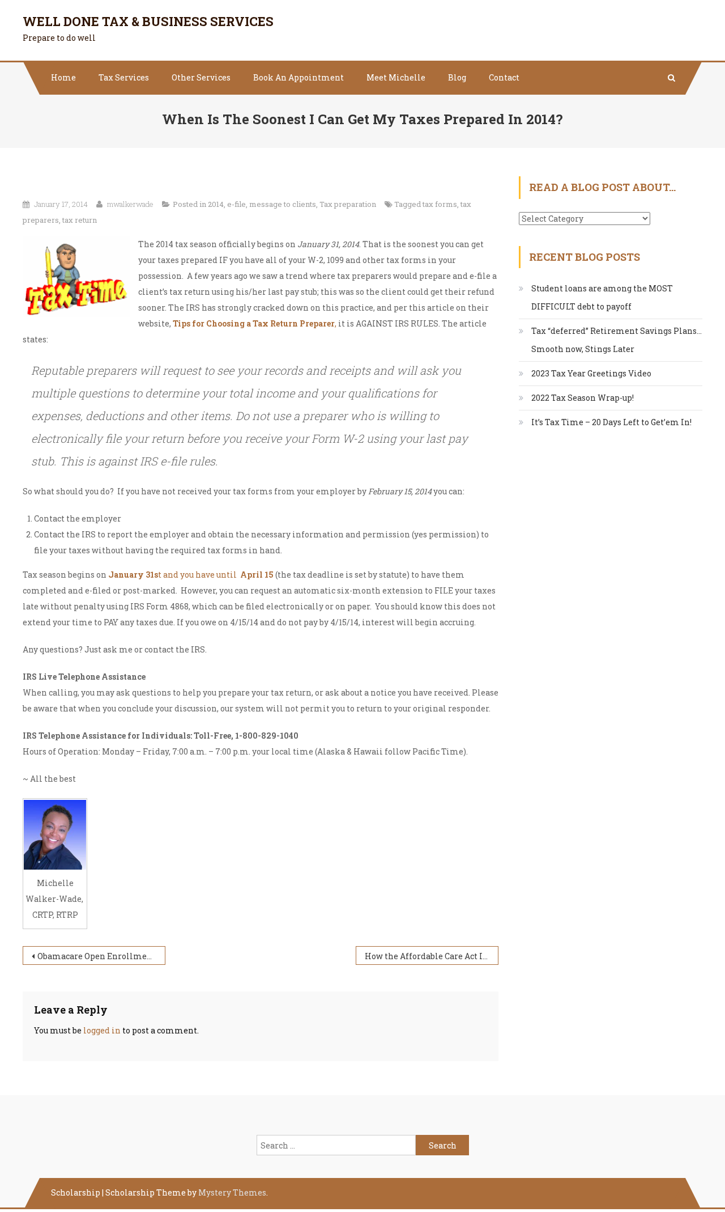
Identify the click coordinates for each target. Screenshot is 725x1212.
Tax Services (124, 77)
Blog (457, 77)
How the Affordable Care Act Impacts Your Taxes (431, 956)
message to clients (282, 204)
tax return (79, 220)
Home (63, 77)
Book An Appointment (298, 77)
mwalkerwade (130, 204)
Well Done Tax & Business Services (148, 21)
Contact (504, 77)
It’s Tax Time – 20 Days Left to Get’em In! (611, 422)
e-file (236, 204)
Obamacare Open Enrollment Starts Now (101, 956)
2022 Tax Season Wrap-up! (582, 397)
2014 (216, 204)
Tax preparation (347, 204)
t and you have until (191, 574)
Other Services (201, 77)
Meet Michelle (395, 77)
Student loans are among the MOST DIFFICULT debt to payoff (602, 297)
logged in (102, 1030)
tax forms (440, 204)
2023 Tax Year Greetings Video (591, 373)
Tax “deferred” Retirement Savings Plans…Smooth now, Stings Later (616, 339)
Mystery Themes (232, 1192)
